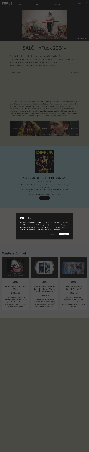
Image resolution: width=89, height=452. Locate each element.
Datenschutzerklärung (55, 229)
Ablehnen (53, 234)
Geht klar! (64, 234)
